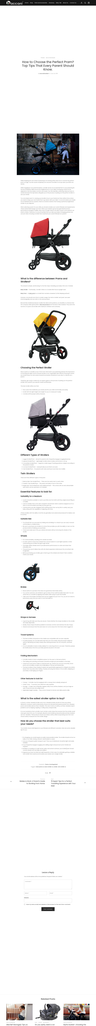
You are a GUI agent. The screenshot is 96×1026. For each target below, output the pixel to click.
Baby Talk (58, 3)
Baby (36, 1022)
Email (52, 893)
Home (26, 3)
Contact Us (73, 3)
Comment (28, 881)
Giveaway (51, 3)
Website (26, 897)
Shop (31, 3)
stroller (55, 767)
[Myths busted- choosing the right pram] (76, 1012)
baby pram (32, 293)
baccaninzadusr (44, 73)
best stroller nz (49, 767)
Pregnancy (46, 1022)
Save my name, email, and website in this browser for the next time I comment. (48, 904)
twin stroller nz (62, 767)
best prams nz (40, 767)
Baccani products (45, 304)
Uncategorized (50, 57)
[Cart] (89, 3)
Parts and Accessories (41, 3)
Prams (43, 57)
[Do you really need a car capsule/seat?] (48, 1012)
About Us (65, 3)
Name (27, 893)
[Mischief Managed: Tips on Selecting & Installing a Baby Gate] (19, 1012)
